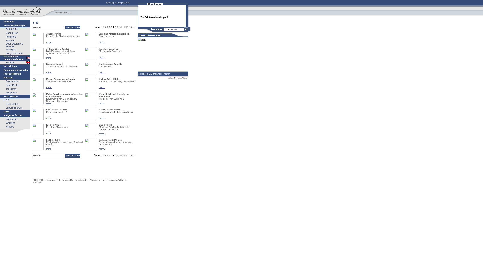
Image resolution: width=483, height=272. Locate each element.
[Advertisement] (15, 156)
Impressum (11, 119)
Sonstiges (11, 49)
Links (6, 111)
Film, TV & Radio (14, 53)
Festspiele (11, 37)
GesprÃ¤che (12, 81)
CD (7, 100)
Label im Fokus (14, 108)
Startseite (9, 21)
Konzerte (10, 40)
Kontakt (10, 126)
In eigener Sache (13, 115)
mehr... (49, 42)
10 (120, 155)
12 (127, 155)
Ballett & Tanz (13, 29)
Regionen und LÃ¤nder (16, 70)
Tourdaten (11, 89)
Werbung (10, 123)
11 (123, 155)
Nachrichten (10, 66)
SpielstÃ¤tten (12, 85)
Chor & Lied (12, 33)
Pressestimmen (12, 74)
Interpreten (11, 92)
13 (130, 155)
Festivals (10, 62)
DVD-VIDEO (12, 104)
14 (133, 155)
